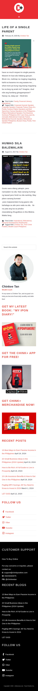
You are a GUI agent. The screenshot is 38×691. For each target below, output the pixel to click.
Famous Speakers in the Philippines (22, 111)
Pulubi (29, 121)
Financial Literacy (25, 101)
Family (16, 101)
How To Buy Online (10, 559)
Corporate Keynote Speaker (24, 105)
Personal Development (10, 223)
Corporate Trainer (22, 107)
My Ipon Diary (21, 121)
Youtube (8, 528)
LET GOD (6, 494)
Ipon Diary (24, 115)
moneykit (5, 117)
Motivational (27, 221)
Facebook (9, 512)
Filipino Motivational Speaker (12, 113)
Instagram (9, 533)
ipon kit (31, 115)
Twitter (8, 517)
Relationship (23, 223)
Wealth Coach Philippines (17, 226)
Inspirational (6, 103)
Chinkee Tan (19, 8)
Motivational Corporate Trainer (19, 117)
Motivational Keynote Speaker (12, 119)
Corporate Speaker (8, 107)
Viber (7, 522)
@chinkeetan (11, 579)
